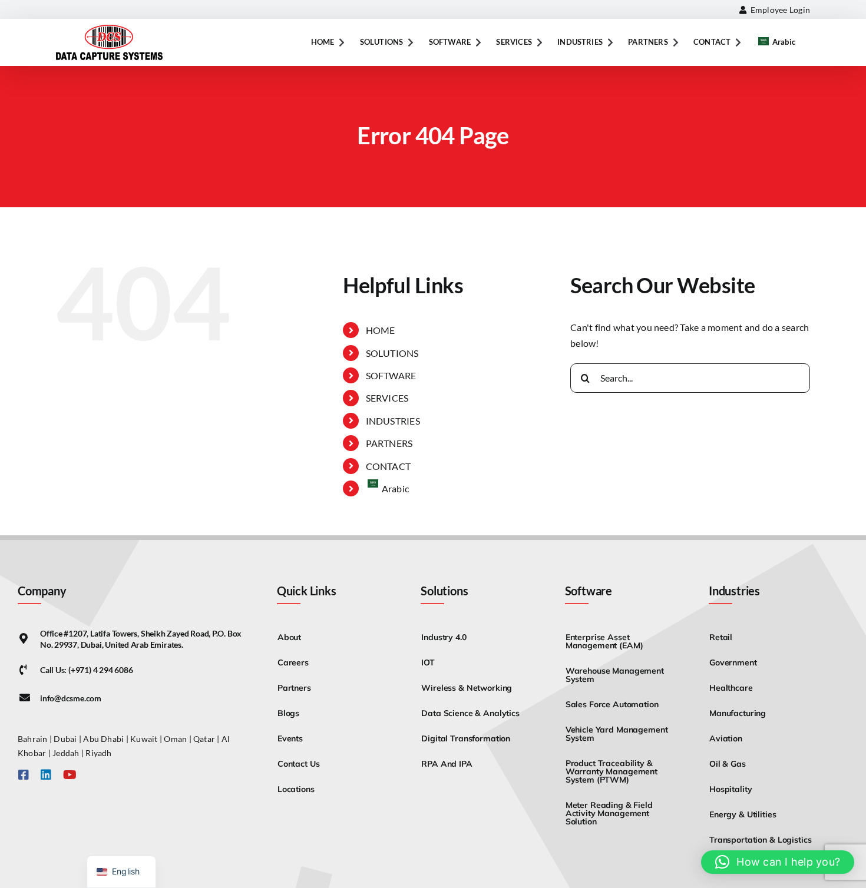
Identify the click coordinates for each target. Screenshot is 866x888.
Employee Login (778, 10)
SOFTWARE (391, 375)
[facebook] (23, 775)
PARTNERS (389, 443)
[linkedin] (46, 775)
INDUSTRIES (393, 420)
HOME (380, 330)
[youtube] (70, 775)
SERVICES (387, 397)
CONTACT (388, 466)
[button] (777, 862)
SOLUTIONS (392, 353)
